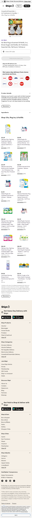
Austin (3, 436)
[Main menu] (3, 6)
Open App (27, 1)
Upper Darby (5, 463)
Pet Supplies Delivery (7, 349)
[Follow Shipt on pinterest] (10, 481)
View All (3, 337)
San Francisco (5, 439)
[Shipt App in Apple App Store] (6, 317)
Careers (3, 386)
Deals (3, 376)
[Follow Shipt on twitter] (14, 481)
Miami (3, 441)
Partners (4, 392)
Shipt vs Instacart (7, 373)
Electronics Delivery (7, 352)
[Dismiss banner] (2, 1)
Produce (3, 333)
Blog (2, 390)
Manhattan (5, 446)
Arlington (4, 456)
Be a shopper (5, 417)
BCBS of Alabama (6, 477)
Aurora (3, 458)
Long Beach (5, 465)
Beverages (4, 328)
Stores (3, 366)
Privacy (14, 503)
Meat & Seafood (6, 335)
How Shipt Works (6, 364)
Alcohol (3, 326)
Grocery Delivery (6, 345)
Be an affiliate (5, 422)
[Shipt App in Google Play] (18, 317)
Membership (5, 369)
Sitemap (3, 395)
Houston (4, 443)
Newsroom (4, 388)
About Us (4, 383)
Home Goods (5, 330)
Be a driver (4, 420)
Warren (3, 460)
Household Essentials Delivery (10, 354)
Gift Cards (4, 371)
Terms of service (5, 503)
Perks (3, 424)
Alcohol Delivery (6, 347)
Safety (3, 427)
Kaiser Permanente (7, 475)
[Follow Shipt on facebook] (2, 481)
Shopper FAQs (5, 429)
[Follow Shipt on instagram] (6, 481)
